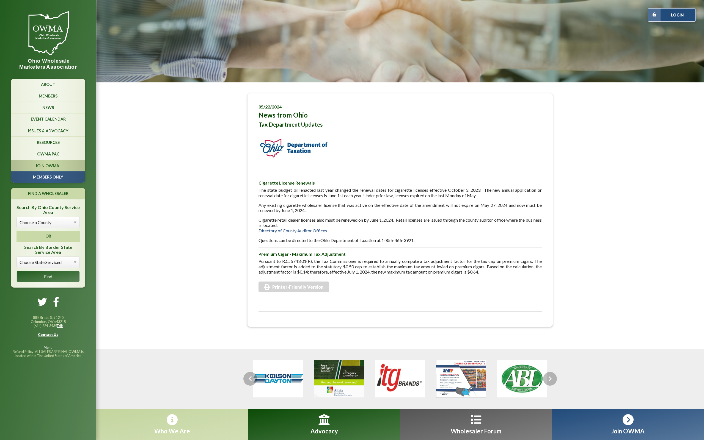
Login (677, 15)
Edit (60, 326)
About (48, 84)
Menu (48, 347)
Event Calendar (48, 119)
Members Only (48, 177)
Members (48, 96)
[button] (250, 379)
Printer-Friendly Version (297, 286)
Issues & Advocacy (48, 131)
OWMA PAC (48, 154)
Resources (48, 142)
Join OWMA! (48, 165)
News (48, 107)
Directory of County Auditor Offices (292, 230)
